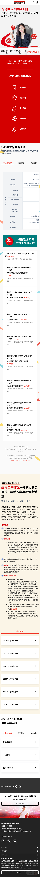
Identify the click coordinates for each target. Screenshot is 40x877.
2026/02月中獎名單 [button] (10, 653)
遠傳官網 (14, 609)
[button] (3, 841)
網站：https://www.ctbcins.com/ (20, 460)
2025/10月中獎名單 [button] (10, 705)
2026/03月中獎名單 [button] (10, 641)
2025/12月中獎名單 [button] (10, 679)
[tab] (6, 51)
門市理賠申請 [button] (8, 768)
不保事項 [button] (6, 755)
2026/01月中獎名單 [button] (10, 666)
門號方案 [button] (4, 847)
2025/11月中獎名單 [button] (10, 692)
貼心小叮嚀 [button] (7, 742)
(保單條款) (10, 256)
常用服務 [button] (4, 851)
